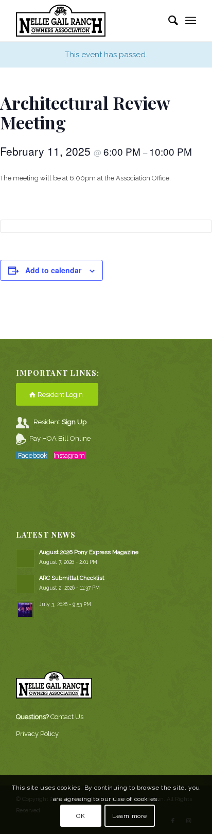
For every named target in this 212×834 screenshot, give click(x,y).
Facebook (32, 455)
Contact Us (66, 717)
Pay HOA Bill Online (60, 438)
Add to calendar (53, 270)
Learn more (129, 816)
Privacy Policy (37, 734)
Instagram (69, 455)
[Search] (168, 20)
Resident (59, 422)
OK (80, 816)
